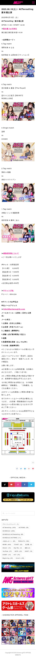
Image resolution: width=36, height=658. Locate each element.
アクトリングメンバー (11, 524)
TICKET (18, 544)
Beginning (8, 558)
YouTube (7, 551)
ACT (17, 554)
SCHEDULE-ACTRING (12, 537)
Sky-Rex (18, 548)
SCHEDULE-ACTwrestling (13, 534)
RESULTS (23, 541)
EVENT (7, 554)
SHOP (28, 551)
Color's (20, 558)
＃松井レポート (9, 541)
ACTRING (24, 527)
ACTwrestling (9, 527)
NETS (18, 551)
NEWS (7, 544)
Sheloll (7, 548)
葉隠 (27, 548)
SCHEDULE (9, 531)
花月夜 (28, 544)
